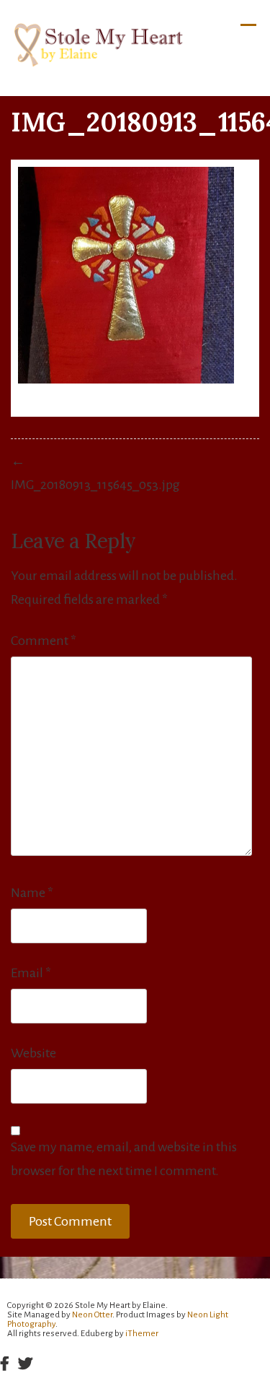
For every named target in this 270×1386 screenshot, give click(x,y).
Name (32, 892)
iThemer (141, 1333)
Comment (43, 640)
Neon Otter (92, 1315)
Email (31, 973)
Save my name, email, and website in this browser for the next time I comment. (124, 1159)
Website (33, 1053)
